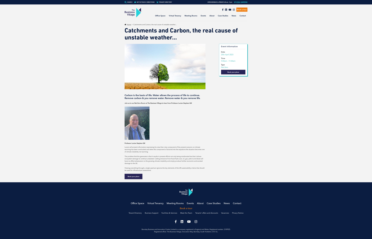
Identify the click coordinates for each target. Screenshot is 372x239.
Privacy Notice (237, 213)
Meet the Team (186, 213)
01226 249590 (240, 2)
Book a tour (242, 10)
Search (129, 2)
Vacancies (225, 213)
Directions (146, 2)
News (234, 16)
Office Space (160, 16)
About (211, 16)
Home (129, 25)
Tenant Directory (165, 2)
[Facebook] (222, 10)
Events (203, 16)
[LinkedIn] (226, 10)
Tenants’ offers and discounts (206, 213)
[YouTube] (230, 10)
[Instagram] (234, 10)
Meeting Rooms (191, 16)
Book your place (133, 176)
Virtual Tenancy (175, 16)
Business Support (151, 213)
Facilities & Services (169, 213)
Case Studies (223, 16)
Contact (243, 16)
